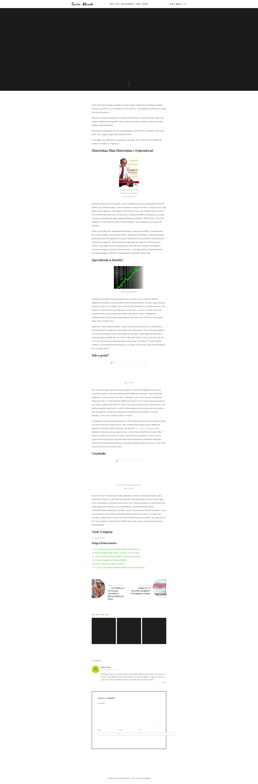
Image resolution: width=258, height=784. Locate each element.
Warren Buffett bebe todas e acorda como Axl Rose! (117, 553)
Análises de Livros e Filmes (130, 37)
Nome (100, 730)
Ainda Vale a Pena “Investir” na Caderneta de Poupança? (154, 631)
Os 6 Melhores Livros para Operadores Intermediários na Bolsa (110, 592)
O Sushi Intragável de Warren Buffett (110, 560)
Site (140, 730)
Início (112, 4)
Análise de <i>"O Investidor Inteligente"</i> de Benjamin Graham (147, 591)
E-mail (120, 730)
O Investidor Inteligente (146, 428)
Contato (145, 4)
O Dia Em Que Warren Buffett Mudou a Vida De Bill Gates (120, 567)
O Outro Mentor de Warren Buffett (110, 564)
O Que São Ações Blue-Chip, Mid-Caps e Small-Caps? (129, 631)
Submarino (99, 538)
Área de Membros (127, 4)
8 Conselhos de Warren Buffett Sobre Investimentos (117, 549)
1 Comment (130, 60)
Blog (117, 4)
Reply (163, 682)
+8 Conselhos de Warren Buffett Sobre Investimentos (118, 556)
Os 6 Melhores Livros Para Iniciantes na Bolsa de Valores (104, 631)
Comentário (102, 703)
